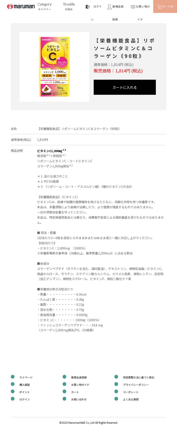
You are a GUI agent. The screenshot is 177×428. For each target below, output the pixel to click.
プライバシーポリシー (136, 384)
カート (75, 392)
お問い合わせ (79, 399)
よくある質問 (131, 399)
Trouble (69, 6)
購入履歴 (24, 384)
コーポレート (131, 392)
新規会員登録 (79, 377)
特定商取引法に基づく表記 (138, 377)
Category (44, 6)
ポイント (24, 392)
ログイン (24, 399)
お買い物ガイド (80, 384)
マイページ (25, 377)
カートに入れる (125, 87)
